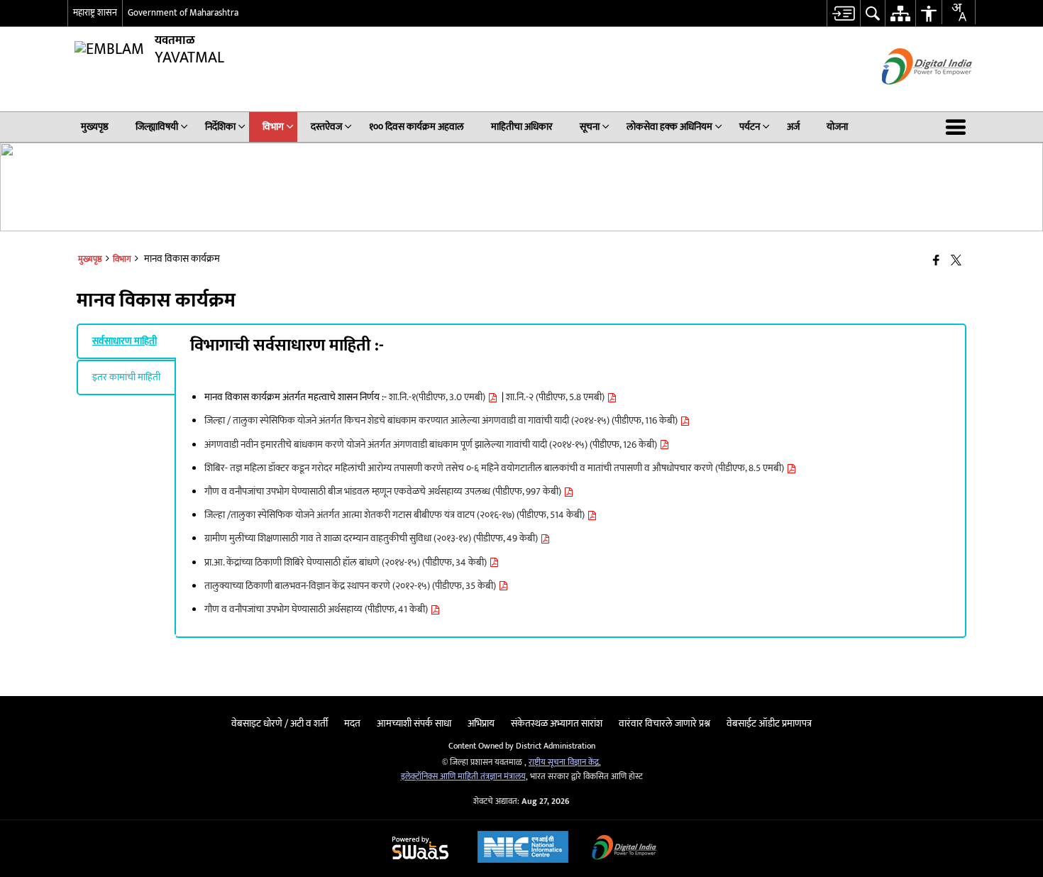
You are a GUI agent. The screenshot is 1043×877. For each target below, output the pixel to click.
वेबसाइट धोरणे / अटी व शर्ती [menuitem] (279, 723)
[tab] (126, 341)
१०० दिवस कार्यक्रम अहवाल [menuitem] (416, 126)
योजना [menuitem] (837, 126)
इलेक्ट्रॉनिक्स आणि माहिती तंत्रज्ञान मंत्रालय (463, 776)
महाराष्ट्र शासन (95, 13)
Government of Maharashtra (183, 13)
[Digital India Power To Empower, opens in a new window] (624, 849)
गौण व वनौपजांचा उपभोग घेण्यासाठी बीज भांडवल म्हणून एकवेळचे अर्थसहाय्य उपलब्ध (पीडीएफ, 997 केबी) (383, 491)
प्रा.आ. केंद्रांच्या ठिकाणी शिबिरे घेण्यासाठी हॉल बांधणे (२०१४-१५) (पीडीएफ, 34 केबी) (346, 562)
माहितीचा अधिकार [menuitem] (522, 126)
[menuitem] (843, 13)
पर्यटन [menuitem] (749, 126)
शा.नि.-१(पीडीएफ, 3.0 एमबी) (438, 397)
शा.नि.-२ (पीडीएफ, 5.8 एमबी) (556, 397)
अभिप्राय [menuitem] (481, 723)
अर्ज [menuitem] (793, 126)
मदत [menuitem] (352, 723)
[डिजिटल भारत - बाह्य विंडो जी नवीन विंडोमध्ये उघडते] (909, 97)
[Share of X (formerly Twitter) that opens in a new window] (956, 261)
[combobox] (958, 12)
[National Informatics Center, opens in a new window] (523, 848)
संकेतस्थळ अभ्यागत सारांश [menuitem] (556, 723)
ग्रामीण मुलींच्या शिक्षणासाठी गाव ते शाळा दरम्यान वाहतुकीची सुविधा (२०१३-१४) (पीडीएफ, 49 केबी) (372, 538)
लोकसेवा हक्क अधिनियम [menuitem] (669, 126)
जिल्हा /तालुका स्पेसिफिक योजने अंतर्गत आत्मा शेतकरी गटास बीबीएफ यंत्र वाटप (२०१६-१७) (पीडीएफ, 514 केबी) (395, 515)
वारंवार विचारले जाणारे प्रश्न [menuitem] (664, 723)
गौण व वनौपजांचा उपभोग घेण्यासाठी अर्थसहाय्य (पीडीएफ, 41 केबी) (317, 609)
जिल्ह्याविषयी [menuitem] (157, 126)
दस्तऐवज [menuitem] (326, 126)
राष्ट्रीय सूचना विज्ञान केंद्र (564, 762)
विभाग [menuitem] (273, 126)
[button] (959, 127)
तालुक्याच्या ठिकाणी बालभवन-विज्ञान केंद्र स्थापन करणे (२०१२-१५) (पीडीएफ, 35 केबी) (351, 586)
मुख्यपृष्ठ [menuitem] (95, 126)
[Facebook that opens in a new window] (936, 261)
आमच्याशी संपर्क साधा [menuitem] (414, 723)
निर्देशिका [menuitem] (220, 126)
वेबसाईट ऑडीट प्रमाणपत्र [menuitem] (769, 723)
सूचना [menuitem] (590, 126)
